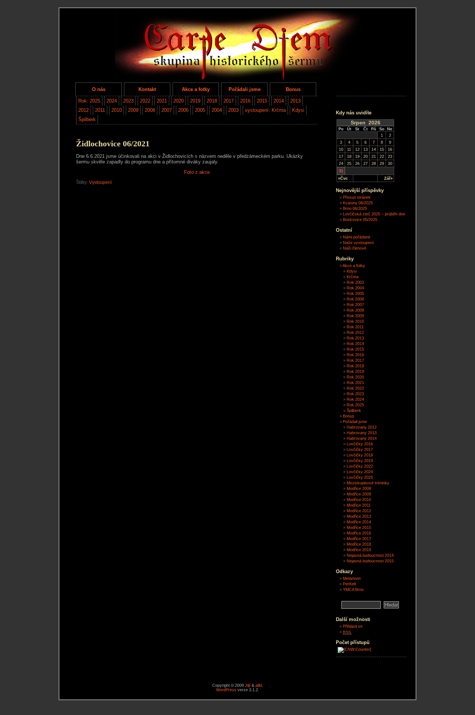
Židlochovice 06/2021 (113, 143)
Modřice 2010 (359, 499)
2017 (228, 101)
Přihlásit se (353, 626)
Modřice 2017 (359, 538)
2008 (150, 110)
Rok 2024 (355, 399)
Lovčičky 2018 (360, 455)
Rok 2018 (355, 366)
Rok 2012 (355, 332)
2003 (233, 110)
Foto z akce (197, 172)
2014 (278, 101)
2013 (295, 101)
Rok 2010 (355, 321)
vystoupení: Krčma (265, 110)
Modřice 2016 (359, 533)
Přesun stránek (357, 197)
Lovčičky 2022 (360, 466)
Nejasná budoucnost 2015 (370, 561)
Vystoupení (100, 182)
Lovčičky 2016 (360, 444)
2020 (178, 101)
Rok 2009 (355, 315)
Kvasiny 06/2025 (358, 203)
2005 (200, 110)
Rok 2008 (355, 310)
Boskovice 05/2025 (360, 219)
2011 (100, 110)
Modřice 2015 (359, 527)
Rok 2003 (355, 282)
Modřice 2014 (359, 522)
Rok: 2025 (89, 101)
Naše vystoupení (358, 242)
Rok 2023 (355, 393)
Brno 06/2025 (355, 208)
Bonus (293, 89)
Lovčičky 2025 (360, 477)
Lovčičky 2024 (360, 471)
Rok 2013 (355, 338)
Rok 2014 (355, 343)
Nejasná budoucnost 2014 (370, 555)
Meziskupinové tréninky (368, 483)
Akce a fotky (196, 89)
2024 (112, 101)
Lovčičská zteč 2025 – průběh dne (374, 214)
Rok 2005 (355, 293)
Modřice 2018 (359, 544)
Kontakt (147, 89)
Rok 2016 (355, 354)
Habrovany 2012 (362, 427)
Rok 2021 (355, 382)
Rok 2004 (355, 288)
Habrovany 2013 (362, 432)
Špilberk (87, 119)
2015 (262, 101)
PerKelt (349, 584)
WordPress (226, 690)
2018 (212, 101)
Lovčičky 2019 (360, 460)
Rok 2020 (355, 377)
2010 (116, 110)
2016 (245, 101)
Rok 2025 (355, 405)
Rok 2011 (355, 327)
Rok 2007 (355, 304)
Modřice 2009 (359, 494)
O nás (98, 89)
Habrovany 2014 (362, 438)
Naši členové (354, 248)
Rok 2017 (355, 360)
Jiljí (247, 685)
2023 (128, 101)
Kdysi (298, 110)
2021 (162, 101)
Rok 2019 (355, 371)
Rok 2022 (355, 388)
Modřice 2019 (359, 549)
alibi (258, 685)
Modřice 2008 (359, 488)
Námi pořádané (356, 237)
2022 (145, 101)
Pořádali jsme (245, 89)
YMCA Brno (353, 589)
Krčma (352, 276)
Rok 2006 (355, 299)
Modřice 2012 (359, 510)
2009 (133, 110)
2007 (166, 110)
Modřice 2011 (359, 505)
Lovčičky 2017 (360, 449)
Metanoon (352, 578)
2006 (183, 110)
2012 (83, 110)
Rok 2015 (355, 349)
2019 (195, 101)
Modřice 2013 (359, 516)
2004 (217, 110)
